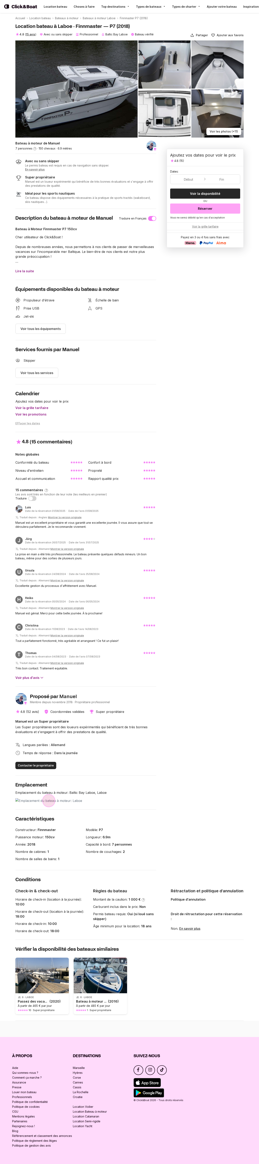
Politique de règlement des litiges (34, 1140)
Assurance (19, 1082)
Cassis (77, 1087)
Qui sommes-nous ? (25, 1072)
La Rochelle (80, 1092)
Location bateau (55, 6)
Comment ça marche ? (27, 1077)
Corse (77, 1077)
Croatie (78, 1097)
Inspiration (251, 6)
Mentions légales (23, 1116)
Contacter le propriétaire (36, 765)
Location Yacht (82, 1126)
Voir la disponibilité (205, 194)
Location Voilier (83, 1106)
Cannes (78, 1082)
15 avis (30, 34)
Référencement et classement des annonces (42, 1135)
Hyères (78, 1072)
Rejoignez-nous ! (23, 1126)
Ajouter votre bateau (222, 6)
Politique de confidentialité (30, 1102)
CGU (15, 1111)
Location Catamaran (86, 1116)
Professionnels (22, 1097)
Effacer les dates (27, 423)
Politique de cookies (26, 1106)
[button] (199, 35)
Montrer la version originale (65, 517)
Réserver (205, 209)
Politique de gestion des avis (31, 1145)
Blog (15, 1131)
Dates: (174, 171)
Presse (16, 1087)
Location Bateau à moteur (90, 1111)
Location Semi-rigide (86, 1121)
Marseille (79, 1068)
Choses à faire (84, 6)
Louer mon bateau (24, 1092)
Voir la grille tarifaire (31, 408)
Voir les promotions (31, 414)
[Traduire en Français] (152, 218)
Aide (15, 1068)
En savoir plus (189, 929)
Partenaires (19, 1121)
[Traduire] (32, 498)
